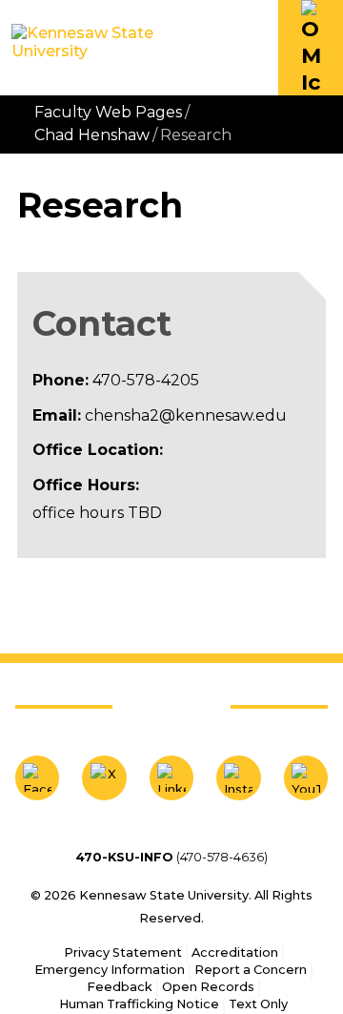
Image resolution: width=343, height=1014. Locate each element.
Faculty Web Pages (108, 112)
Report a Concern (250, 969)
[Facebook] (37, 777)
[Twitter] (104, 777)
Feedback (119, 987)
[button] (310, 47)
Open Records (208, 987)
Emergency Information (109, 969)
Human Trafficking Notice (139, 1004)
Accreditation (235, 952)
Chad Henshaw (92, 135)
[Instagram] (238, 777)
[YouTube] (306, 777)
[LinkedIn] (171, 777)
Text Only (258, 1004)
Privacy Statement (123, 952)
